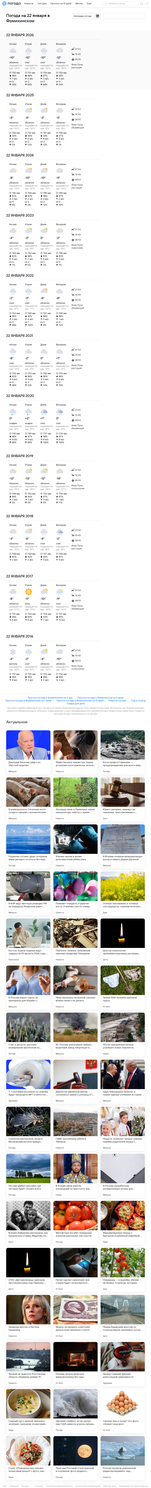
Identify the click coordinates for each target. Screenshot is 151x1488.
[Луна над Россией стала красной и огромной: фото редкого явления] (75, 1458)
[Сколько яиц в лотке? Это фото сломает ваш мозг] (123, 1411)
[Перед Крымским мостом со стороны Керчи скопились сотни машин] (123, 1317)
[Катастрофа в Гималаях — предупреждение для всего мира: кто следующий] (123, 752)
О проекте (39, 1486)
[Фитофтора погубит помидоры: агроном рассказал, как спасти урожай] (75, 1223)
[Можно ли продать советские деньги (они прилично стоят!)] (75, 1317)
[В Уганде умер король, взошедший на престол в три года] (75, 1176)
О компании (14, 1486)
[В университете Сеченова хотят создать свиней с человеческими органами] (28, 799)
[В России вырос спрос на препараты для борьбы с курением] (28, 988)
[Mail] (4, 3)
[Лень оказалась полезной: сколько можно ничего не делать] (75, 988)
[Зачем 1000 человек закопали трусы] (123, 988)
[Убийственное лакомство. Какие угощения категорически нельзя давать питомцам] (75, 752)
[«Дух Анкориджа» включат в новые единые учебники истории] (123, 1082)
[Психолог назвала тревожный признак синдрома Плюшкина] (75, 941)
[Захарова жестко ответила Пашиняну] (28, 1317)
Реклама (25, 1486)
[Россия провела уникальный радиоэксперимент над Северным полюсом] (123, 1458)
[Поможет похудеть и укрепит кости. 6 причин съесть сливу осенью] (75, 893)
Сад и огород (138, 700)
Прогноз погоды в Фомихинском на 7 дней (28, 700)
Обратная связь (109, 1486)
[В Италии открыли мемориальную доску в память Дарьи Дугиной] (123, 846)
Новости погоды (117, 700)
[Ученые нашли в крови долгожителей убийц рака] (75, 846)
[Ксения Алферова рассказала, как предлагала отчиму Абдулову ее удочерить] (28, 1223)
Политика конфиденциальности (59, 1486)
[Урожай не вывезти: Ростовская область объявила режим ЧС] (28, 1364)
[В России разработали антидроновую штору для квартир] (123, 1176)
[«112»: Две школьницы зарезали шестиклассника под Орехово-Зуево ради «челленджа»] (28, 1270)
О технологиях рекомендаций (87, 1486)
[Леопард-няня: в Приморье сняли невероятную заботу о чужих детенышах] (75, 799)
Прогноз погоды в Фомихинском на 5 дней (100, 697)
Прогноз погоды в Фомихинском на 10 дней (80, 700)
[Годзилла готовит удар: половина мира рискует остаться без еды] (28, 846)
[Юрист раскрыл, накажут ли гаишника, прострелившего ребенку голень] (123, 799)
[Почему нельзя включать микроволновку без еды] (75, 1364)
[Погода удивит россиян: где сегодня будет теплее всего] (28, 1176)
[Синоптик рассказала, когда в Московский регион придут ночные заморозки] (28, 1129)
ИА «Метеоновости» (139, 1486)
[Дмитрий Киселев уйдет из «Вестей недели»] (28, 752)
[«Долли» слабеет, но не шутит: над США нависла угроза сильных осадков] (75, 1411)
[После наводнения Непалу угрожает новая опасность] (123, 1035)
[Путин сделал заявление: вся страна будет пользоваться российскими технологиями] (75, 1270)
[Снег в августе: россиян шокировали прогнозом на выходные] (28, 1035)
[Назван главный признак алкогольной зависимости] (123, 1364)
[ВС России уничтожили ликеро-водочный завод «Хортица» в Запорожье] (75, 1035)
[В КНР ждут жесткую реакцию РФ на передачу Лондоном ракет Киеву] (28, 893)
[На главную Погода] (13, 3)
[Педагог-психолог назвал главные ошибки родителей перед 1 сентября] (123, 1129)
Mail (4, 1486)
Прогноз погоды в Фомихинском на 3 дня (50, 697)
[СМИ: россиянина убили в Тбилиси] (75, 1129)
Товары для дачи (76, 703)
